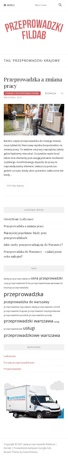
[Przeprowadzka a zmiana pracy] (34, 119)
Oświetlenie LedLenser (19, 219)
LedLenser (10, 356)
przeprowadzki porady (40, 315)
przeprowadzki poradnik (16, 315)
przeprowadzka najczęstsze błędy (20, 307)
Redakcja (50, 93)
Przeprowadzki (12, 369)
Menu (11, 5)
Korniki (7, 448)
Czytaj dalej (15, 185)
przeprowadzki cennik (49, 307)
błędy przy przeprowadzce (17, 278)
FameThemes (30, 452)
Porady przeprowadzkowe (22, 93)
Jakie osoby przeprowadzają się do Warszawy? (33, 245)
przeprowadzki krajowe (15, 311)
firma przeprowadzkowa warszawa (43, 283)
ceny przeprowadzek (14, 283)
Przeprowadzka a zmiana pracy (33, 82)
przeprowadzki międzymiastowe (44, 311)
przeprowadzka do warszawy (26, 302)
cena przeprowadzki (47, 278)
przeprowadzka (23, 294)
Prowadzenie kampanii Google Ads (32, 448)
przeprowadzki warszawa (28, 321)
